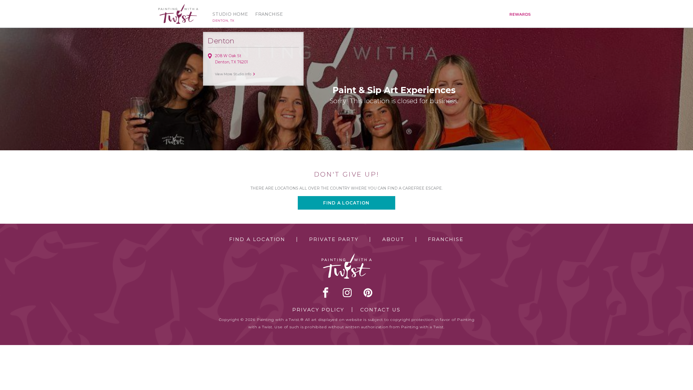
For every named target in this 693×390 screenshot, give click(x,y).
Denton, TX (223, 20)
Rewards (520, 14)
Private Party (333, 239)
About (393, 239)
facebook (326, 292)
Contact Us (380, 310)
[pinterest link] (368, 292)
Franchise (269, 14)
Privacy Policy (318, 310)
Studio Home (230, 14)
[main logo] (178, 6)
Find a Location (257, 239)
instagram (347, 292)
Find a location (346, 203)
